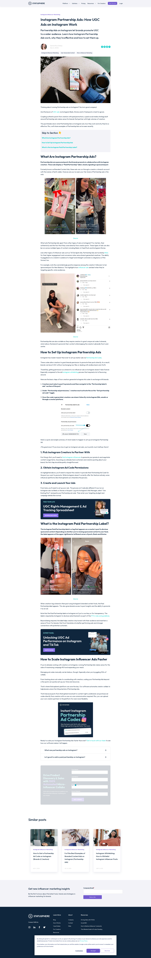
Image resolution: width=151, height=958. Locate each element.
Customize (79, 951)
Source (75, 238)
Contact (70, 923)
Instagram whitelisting (70, 372)
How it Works (57, 923)
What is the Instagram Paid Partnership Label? (59, 147)
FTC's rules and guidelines (100, 616)
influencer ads (83, 267)
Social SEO (84, 923)
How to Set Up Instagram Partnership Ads (57, 143)
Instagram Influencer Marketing (50, 53)
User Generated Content (68, 53)
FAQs (69, 926)
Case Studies (56, 926)
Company (71, 920)
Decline (107, 951)
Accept (93, 951)
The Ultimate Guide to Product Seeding (91, 929)
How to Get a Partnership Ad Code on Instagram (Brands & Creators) (43, 856)
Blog (54, 920)
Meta (106, 253)
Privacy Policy (83, 941)
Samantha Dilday (56, 46)
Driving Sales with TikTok (88, 920)
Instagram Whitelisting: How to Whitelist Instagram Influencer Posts (107, 856)
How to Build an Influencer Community (91, 926)
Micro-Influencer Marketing (84, 53)
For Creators (57, 929)
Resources (56, 932)
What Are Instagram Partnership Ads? (56, 138)
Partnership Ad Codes (94, 358)
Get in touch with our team (96, 741)
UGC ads (56, 112)
